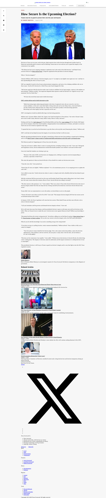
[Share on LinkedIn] (3, 20)
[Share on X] (3, 15)
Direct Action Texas (37, 71)
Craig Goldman (65, 122)
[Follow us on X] (54, 429)
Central (25, 475)
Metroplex (26, 479)
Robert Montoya (28, 20)
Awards (25, 490)
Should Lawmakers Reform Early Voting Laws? (33, 356)
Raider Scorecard (28, 463)
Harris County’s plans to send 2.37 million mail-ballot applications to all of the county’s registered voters (54, 138)
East (25, 476)
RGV (25, 481)
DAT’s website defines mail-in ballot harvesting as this (35, 100)
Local (25, 450)
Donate (71, 5)
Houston (26, 478)
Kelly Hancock (37, 122)
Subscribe (81, 5)
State (22, 10)
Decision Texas (32, 5)
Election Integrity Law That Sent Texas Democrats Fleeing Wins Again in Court (41, 284)
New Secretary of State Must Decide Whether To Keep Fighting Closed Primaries (41, 337)
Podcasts (43, 5)
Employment (27, 493)
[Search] (87, 2)
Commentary (27, 455)
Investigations (27, 453)
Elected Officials (28, 489)
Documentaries (54, 5)
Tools (63, 5)
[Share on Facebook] (3, 10)
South (25, 482)
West (25, 483)
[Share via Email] (3, 25)
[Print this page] (3, 30)
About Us (23, 446)
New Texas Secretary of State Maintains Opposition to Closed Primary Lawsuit (41, 310)
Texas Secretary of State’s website (31, 218)
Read (22, 5)
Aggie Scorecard (28, 460)
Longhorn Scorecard (29, 461)
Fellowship (26, 494)
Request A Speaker (28, 491)
